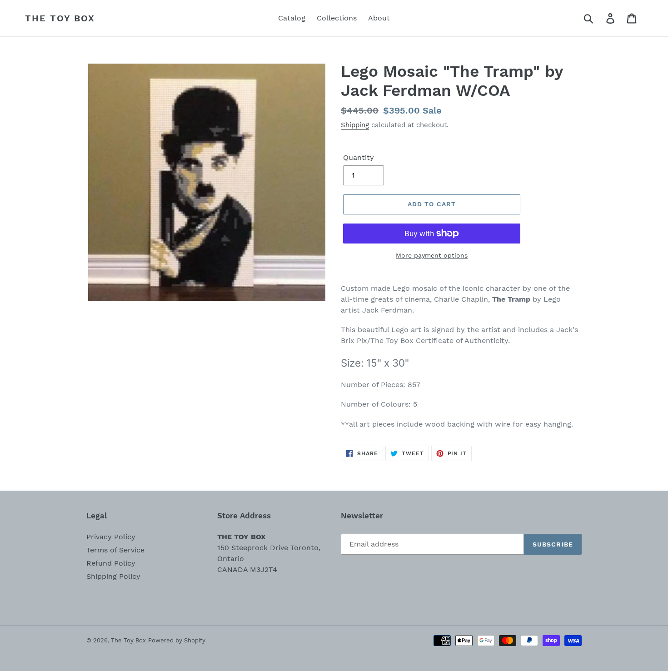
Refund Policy (110, 563)
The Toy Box (60, 18)
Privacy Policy (110, 536)
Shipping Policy (113, 576)
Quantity (358, 157)
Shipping (355, 125)
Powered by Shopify (176, 640)
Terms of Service (115, 550)
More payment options (432, 255)
